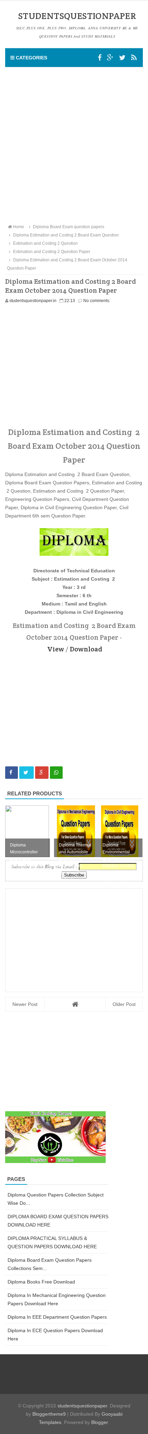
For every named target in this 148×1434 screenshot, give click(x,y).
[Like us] (100, 57)
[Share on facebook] (11, 772)
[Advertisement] (74, 145)
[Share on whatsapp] (56, 772)
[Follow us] (122, 57)
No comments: (96, 300)
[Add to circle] (110, 57)
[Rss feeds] (134, 57)
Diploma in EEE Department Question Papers (57, 1317)
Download (86, 649)
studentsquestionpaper (82, 1405)
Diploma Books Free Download (41, 1282)
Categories (30, 57)
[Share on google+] (42, 772)
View (55, 649)
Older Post (124, 1004)
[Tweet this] (26, 772)
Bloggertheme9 (49, 1414)
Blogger (99, 1422)
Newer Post (25, 1004)
